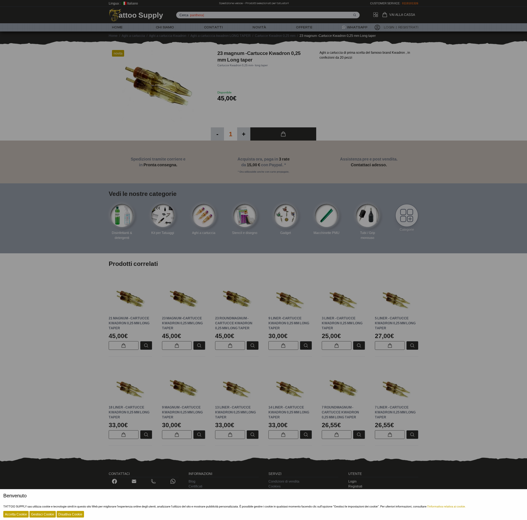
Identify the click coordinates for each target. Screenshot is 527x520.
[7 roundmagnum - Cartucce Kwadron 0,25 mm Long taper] (343, 388)
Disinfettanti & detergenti (122, 235)
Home (117, 27)
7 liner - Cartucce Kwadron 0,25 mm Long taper (395, 412)
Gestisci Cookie (42, 514)
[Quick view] (146, 345)
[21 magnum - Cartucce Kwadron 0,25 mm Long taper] (130, 299)
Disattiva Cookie (70, 514)
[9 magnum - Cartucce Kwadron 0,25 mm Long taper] (184, 388)
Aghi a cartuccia (203, 233)
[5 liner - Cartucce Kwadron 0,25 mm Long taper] (396, 299)
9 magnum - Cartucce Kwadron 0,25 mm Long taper (182, 412)
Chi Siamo (165, 27)
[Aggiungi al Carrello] (283, 134)
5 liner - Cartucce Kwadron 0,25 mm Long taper (395, 323)
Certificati (195, 486)
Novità (259, 27)
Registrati (355, 486)
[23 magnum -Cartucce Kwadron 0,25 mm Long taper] (184, 299)
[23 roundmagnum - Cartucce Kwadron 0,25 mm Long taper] (237, 299)
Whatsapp (356, 27)
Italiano (132, 3)
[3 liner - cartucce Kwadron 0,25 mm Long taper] (343, 299)
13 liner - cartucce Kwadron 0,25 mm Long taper (235, 412)
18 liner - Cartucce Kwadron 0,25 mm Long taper (129, 412)
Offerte (304, 27)
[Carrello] (385, 14)
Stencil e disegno (244, 233)
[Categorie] (407, 215)
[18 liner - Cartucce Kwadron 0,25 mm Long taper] (130, 388)
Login (352, 481)
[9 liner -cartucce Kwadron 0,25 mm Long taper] (290, 299)
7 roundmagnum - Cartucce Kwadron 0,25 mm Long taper (340, 412)
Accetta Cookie (16, 514)
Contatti (213, 27)
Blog (192, 481)
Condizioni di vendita (283, 481)
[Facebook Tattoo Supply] (114, 481)
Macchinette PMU (326, 233)
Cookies (274, 486)
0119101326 (410, 3)
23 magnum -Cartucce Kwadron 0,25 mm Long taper (182, 323)
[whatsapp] (172, 481)
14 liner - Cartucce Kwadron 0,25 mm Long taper (288, 412)
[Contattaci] (134, 481)
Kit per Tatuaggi (162, 233)
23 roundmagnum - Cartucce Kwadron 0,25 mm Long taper (233, 323)
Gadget (285, 233)
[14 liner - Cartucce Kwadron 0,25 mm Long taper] (290, 388)
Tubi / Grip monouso (367, 235)
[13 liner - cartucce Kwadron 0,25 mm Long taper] (237, 388)
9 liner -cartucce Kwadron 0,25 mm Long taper (288, 323)
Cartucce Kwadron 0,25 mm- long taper (242, 65)
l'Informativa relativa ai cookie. (446, 506)
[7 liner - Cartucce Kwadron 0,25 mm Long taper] (396, 388)
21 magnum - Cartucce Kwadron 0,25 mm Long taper (129, 323)
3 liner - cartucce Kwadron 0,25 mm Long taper (342, 323)
